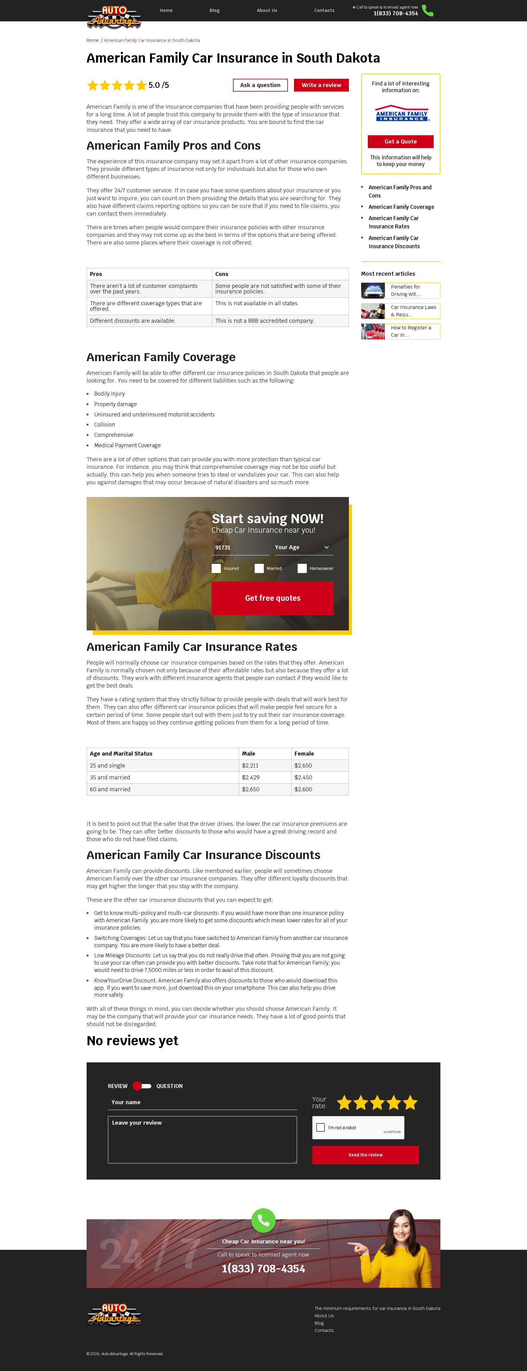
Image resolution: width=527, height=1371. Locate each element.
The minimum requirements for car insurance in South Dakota (377, 1308)
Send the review (366, 1155)
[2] (361, 1102)
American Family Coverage (401, 207)
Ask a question (260, 85)
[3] (378, 1102)
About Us (267, 10)
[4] (394, 1102)
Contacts (324, 10)
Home (166, 10)
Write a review (321, 85)
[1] (345, 1102)
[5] (411, 1102)
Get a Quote (401, 141)
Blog (215, 10)
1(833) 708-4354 (396, 13)
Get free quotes (272, 598)
